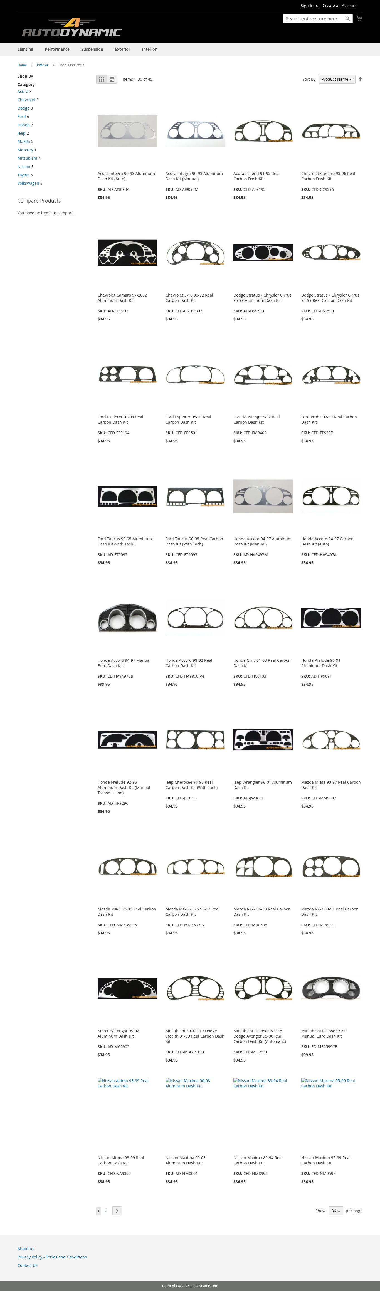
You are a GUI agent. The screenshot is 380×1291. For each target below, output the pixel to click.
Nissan (24, 166)
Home (23, 65)
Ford (22, 116)
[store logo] (72, 28)
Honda (24, 124)
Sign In (307, 5)
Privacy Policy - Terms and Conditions (52, 1257)
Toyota (23, 174)
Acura (23, 91)
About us (26, 1248)
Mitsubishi (27, 158)
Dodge (23, 108)
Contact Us (28, 1265)
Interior (43, 65)
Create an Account (340, 5)
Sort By (308, 79)
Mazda (24, 141)
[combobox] (318, 18)
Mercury (25, 149)
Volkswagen (28, 183)
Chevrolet (26, 99)
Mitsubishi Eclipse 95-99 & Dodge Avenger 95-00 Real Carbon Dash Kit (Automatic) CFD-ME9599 (259, 1041)
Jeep (22, 133)
